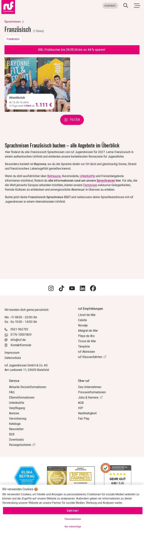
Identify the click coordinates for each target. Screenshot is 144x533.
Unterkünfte (87, 176)
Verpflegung (17, 408)
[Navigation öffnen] (137, 5)
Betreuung (54, 176)
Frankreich (13, 39)
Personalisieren (73, 519)
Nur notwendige (73, 526)
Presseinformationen (92, 392)
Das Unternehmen (89, 387)
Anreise (14, 413)
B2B (11, 434)
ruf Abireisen (86, 351)
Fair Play (83, 418)
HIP (80, 408)
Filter (75, 120)
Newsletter (16, 429)
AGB (81, 403)
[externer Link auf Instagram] (51, 289)
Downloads (16, 439)
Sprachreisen (12, 21)
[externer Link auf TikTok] (61, 289)
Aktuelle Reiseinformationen (27, 387)
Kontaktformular (20, 345)
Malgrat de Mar (88, 330)
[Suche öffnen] (125, 6)
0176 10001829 (21, 334)
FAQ (11, 392)
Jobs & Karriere (88, 397)
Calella (82, 320)
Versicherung (17, 418)
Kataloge (15, 424)
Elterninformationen (21, 397)
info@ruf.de (18, 340)
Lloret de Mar (87, 315)
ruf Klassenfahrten (90, 357)
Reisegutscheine (20, 445)
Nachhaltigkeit (87, 413)
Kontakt (110, 5)
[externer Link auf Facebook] (93, 289)
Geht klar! (73, 510)
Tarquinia (84, 346)
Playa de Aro (86, 336)
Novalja (83, 325)
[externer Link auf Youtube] (72, 289)
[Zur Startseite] (7, 7)
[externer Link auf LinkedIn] (82, 289)
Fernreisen (90, 185)
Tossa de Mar (87, 341)
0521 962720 (19, 329)
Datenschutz (12, 358)
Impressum (12, 352)
